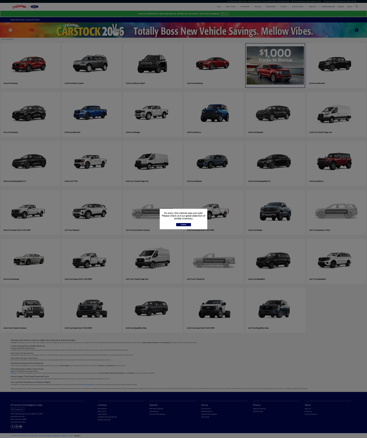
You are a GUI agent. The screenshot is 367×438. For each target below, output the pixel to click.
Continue (183, 224)
